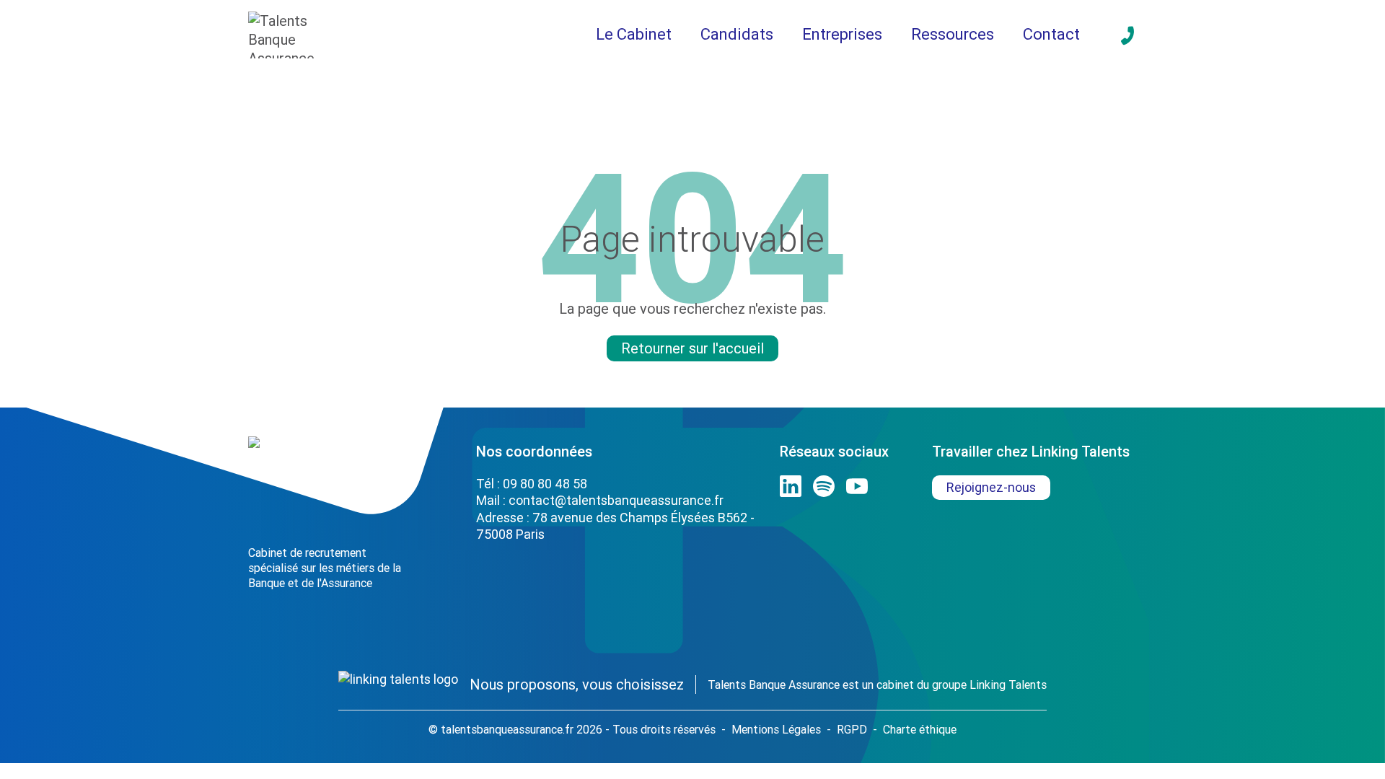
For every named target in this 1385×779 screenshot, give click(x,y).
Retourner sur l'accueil (692, 348)
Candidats (736, 34)
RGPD (852, 729)
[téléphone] (1127, 35)
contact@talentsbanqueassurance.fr (616, 500)
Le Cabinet (634, 34)
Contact (1051, 34)
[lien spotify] (824, 486)
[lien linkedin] (790, 486)
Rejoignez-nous (991, 487)
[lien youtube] (857, 486)
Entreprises (842, 34)
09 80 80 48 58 (545, 483)
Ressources (952, 34)
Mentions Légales (776, 729)
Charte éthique (920, 729)
